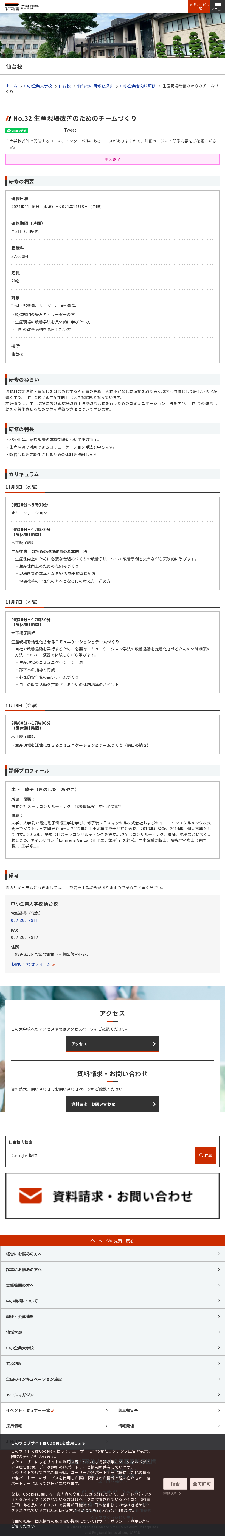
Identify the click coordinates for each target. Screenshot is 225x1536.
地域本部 (14, 1332)
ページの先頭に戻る (116, 1240)
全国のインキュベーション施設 (34, 1379)
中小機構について (22, 1300)
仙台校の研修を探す (95, 85)
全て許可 (202, 1483)
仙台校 (65, 85)
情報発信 (126, 1425)
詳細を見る (169, 1493)
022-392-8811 (24, 920)
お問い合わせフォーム (31, 964)
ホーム (11, 85)
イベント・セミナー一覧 (28, 1410)
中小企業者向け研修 (138, 85)
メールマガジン (20, 1394)
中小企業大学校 (38, 85)
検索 (207, 1155)
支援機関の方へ (20, 1285)
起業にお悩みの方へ (24, 1269)
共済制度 (14, 1363)
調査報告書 (128, 1410)
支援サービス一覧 (199, 6)
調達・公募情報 (20, 1316)
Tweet (70, 130)
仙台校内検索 (20, 1142)
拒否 (175, 1483)
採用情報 (14, 1425)
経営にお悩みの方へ (24, 1254)
